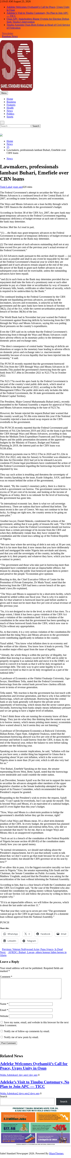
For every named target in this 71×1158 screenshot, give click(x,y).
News (10, 110)
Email (4, 1010)
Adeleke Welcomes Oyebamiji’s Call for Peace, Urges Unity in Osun (34, 1066)
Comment (6, 976)
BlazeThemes (56, 1153)
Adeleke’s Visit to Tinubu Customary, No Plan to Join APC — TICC (34, 1084)
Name (4, 1003)
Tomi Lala (5, 187)
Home (10, 98)
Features (11, 104)
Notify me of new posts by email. (21, 1037)
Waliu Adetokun (8, 1075)
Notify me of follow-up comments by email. (27, 1031)
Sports (10, 116)
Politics (10, 113)
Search (3, 1096)
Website (4, 1016)
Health (10, 107)
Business (11, 101)
